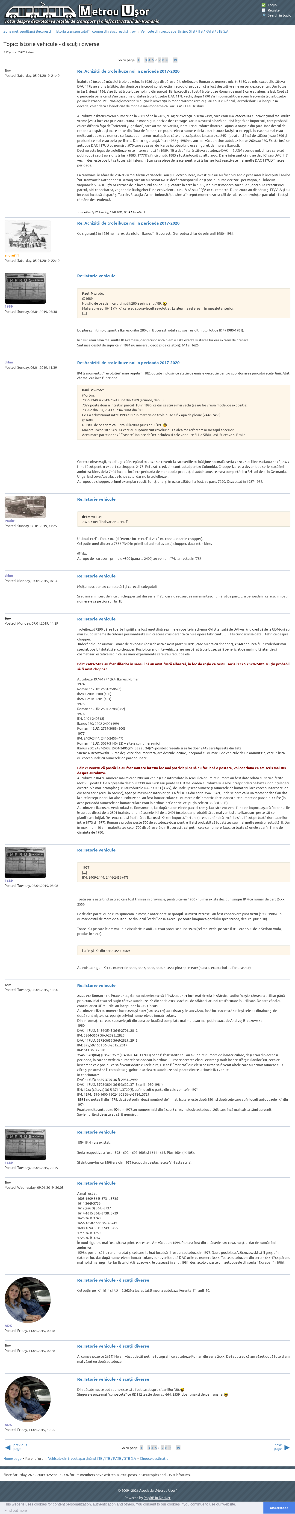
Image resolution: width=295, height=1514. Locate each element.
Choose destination (155, 1458)
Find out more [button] (15, 1510)
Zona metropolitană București (27, 31)
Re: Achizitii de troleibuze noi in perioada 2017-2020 (128, 71)
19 (175, 60)
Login (269, 5)
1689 (9, 306)
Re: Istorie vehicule (96, 275)
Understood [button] (279, 1508)
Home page (12, 1458)
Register (271, 10)
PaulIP (10, 520)
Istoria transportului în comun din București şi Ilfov (96, 31)
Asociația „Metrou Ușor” (158, 1490)
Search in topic (276, 15)
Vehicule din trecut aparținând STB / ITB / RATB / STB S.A (184, 31)
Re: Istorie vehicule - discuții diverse (113, 1280)
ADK (8, 1325)
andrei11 (12, 255)
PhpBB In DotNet (157, 1497)
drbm (9, 362)
